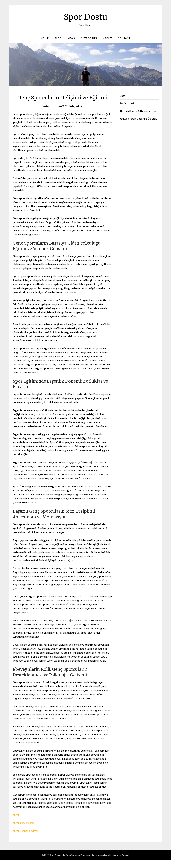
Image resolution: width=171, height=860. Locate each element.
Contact (124, 38)
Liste (122, 95)
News (71, 38)
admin (79, 106)
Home (45, 38)
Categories (89, 38)
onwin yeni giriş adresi (25, 830)
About (107, 38)
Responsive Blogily (101, 855)
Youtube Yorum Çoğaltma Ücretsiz (138, 118)
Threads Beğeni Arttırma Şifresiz (138, 110)
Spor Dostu (85, 17)
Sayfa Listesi (127, 103)
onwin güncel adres (23, 822)
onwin (16, 814)
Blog (58, 38)
